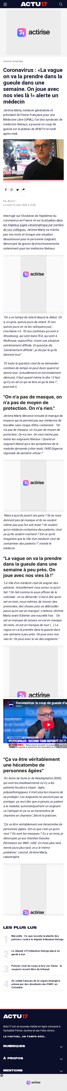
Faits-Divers (13, 61)
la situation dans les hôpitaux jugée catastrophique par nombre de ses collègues (33, 225)
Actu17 (33, 4)
